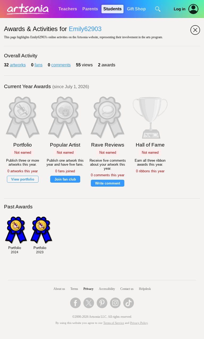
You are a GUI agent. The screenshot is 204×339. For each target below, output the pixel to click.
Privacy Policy (139, 322)
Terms (74, 289)
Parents (90, 9)
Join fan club (65, 179)
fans (38, 65)
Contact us (127, 289)
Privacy (88, 289)
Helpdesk (145, 289)
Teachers (67, 9)
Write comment (107, 183)
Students (112, 9)
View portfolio (22, 179)
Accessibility (107, 289)
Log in (179, 9)
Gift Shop (136, 9)
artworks (18, 65)
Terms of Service (113, 322)
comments (61, 65)
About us (59, 289)
